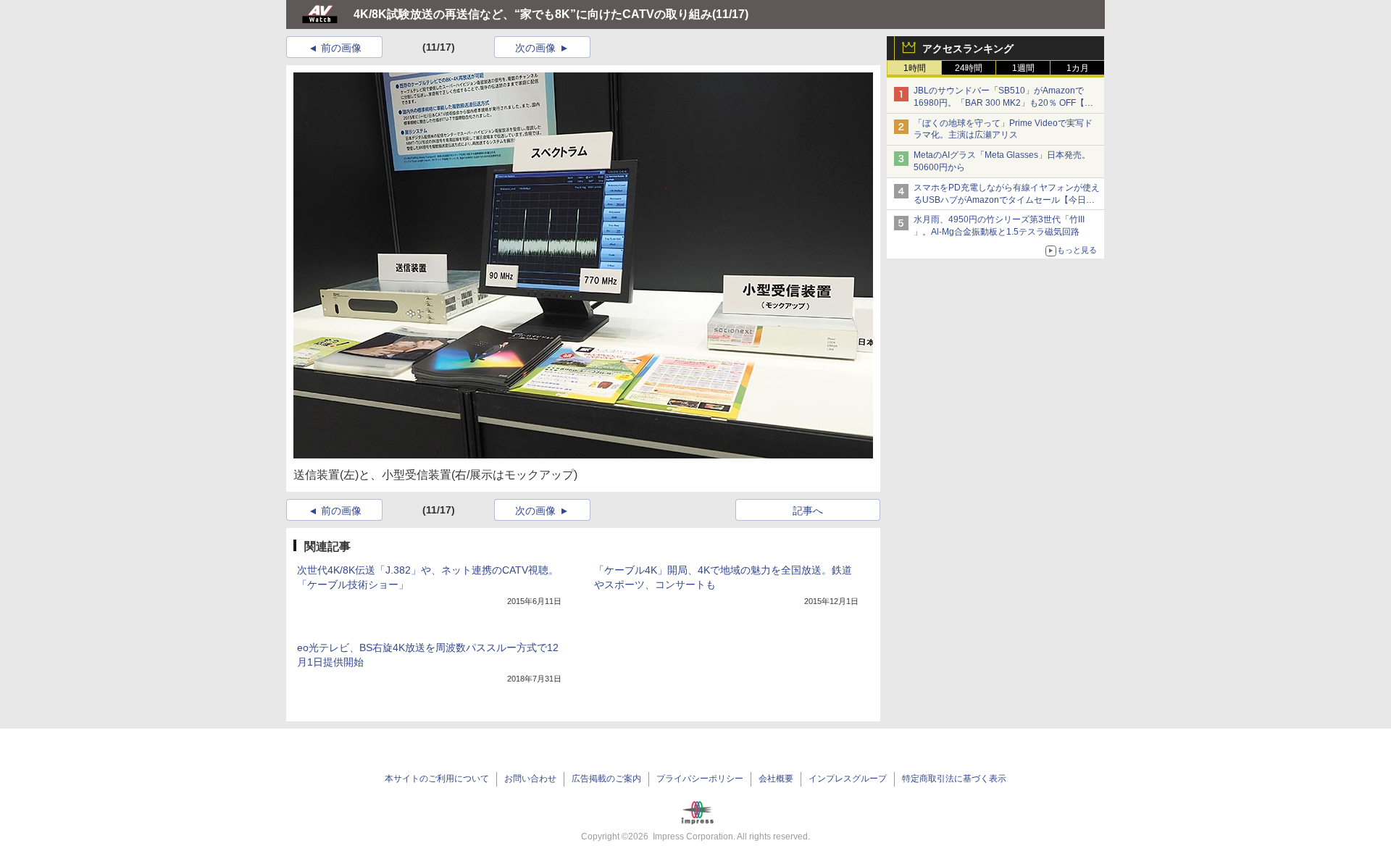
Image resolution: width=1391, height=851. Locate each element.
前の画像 (341, 48)
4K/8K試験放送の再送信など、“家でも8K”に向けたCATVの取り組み (533, 14)
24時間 (968, 68)
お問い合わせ (530, 779)
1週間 (1023, 68)
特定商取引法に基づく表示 (954, 779)
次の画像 (535, 48)
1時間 (914, 68)
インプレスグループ (848, 779)
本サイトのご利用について (437, 779)
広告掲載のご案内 (606, 779)
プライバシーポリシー (699, 779)
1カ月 (1077, 68)
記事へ (808, 510)
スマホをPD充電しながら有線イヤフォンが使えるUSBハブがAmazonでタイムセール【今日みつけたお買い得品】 (1007, 200)
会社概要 (776, 779)
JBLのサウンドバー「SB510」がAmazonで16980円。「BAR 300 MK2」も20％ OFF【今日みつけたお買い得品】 (1003, 102)
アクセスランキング (968, 48)
